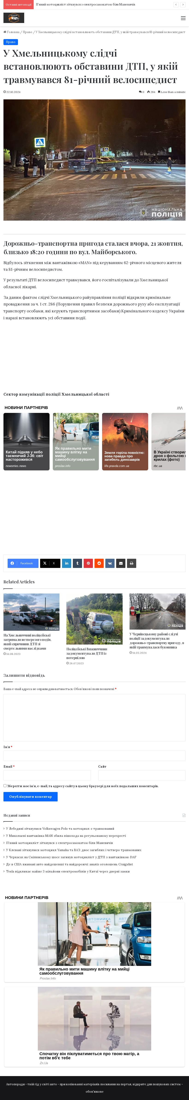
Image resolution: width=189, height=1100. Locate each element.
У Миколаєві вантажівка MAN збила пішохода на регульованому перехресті (66, 836)
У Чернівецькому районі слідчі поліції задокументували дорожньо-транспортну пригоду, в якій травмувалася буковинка (157, 640)
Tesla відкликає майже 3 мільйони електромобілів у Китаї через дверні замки (68, 871)
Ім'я (7, 747)
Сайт (102, 767)
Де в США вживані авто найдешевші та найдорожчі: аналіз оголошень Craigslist (69, 864)
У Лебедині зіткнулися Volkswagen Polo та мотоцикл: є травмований (60, 828)
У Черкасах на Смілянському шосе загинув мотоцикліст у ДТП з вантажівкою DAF (71, 857)
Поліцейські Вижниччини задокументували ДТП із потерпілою (86, 653)
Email (9, 767)
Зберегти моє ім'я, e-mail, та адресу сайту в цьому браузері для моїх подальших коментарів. (82, 786)
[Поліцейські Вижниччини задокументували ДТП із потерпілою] (94, 619)
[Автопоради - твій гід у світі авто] (13, 18)
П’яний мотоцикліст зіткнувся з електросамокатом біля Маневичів (59, 843)
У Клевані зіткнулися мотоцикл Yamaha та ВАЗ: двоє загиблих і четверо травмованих (73, 850)
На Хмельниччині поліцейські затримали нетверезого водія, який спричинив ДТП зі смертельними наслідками (27, 642)
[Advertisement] (94, 61)
